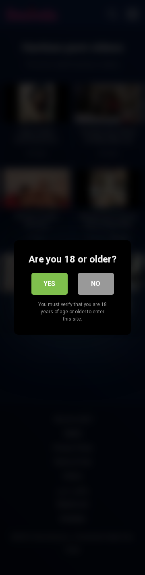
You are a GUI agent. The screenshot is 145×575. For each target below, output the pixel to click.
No (95, 284)
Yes (49, 284)
